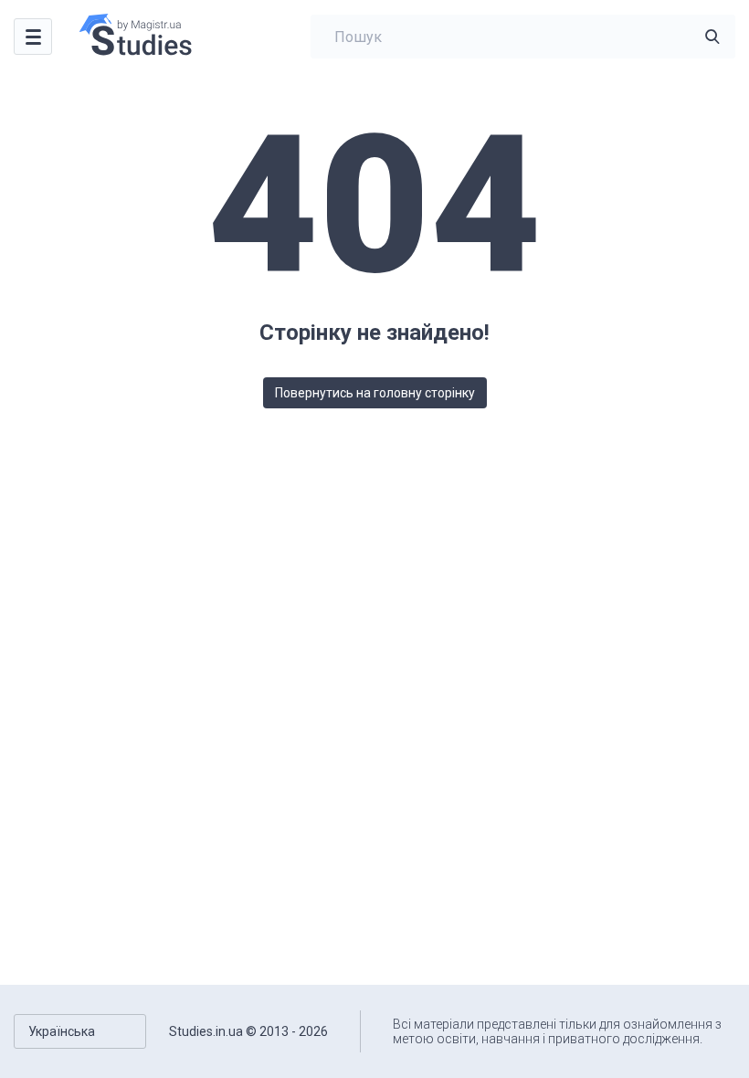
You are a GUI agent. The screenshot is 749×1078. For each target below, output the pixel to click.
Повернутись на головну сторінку (375, 393)
